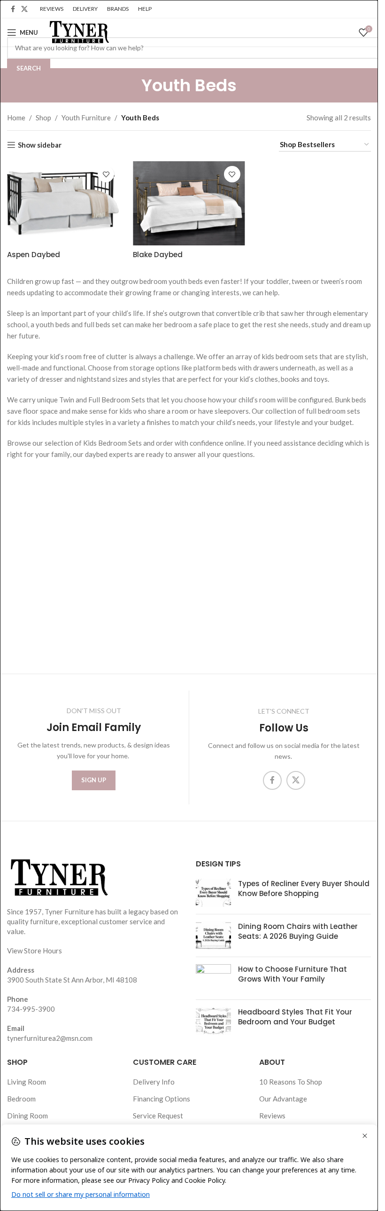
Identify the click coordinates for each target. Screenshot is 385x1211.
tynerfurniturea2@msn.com (49, 1038)
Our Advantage (283, 1098)
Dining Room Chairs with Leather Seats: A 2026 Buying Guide (298, 931)
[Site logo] (78, 31)
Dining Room (27, 1115)
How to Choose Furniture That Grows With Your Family (292, 974)
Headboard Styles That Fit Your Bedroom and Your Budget (295, 1017)
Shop (43, 117)
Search (28, 68)
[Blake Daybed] (189, 203)
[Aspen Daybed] (63, 203)
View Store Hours (34, 950)
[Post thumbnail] (213, 893)
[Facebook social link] (12, 9)
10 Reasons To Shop (290, 1081)
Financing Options (161, 1098)
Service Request (158, 1115)
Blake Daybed (158, 255)
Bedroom (21, 1098)
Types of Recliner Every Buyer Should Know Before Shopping (304, 888)
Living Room (26, 1081)
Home (16, 117)
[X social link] (24, 9)
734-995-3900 (31, 1009)
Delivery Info (154, 1081)
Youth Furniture (86, 117)
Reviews (272, 1115)
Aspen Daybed (33, 255)
